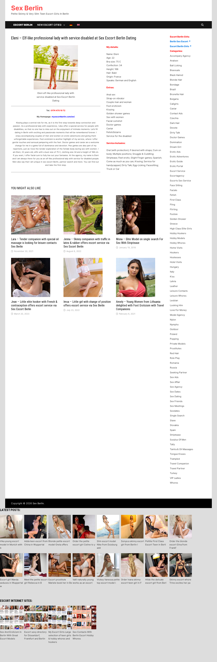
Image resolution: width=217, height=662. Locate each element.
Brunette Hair (177, 94)
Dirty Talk (175, 132)
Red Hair (174, 353)
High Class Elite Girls (181, 228)
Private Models (178, 343)
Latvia (173, 281)
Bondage (174, 84)
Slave (173, 420)
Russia (173, 367)
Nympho (174, 324)
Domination (176, 142)
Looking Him (176, 305)
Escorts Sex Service (180, 180)
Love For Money (178, 310)
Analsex (174, 60)
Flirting (173, 209)
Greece (174, 223)
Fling (172, 204)
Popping (174, 338)
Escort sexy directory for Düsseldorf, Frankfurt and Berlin (35, 635)
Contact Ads (176, 113)
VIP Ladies (175, 478)
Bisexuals (175, 70)
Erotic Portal (176, 166)
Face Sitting (176, 185)
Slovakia (174, 425)
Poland (173, 334)
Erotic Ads (175, 151)
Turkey (173, 473)
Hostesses (175, 257)
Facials (173, 190)
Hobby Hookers (178, 233)
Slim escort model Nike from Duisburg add (107, 544)
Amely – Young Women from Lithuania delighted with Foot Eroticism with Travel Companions (140, 305)
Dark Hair (175, 123)
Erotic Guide (176, 161)
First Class (175, 199)
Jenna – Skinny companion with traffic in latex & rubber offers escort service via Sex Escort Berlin (86, 242)
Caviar (173, 108)
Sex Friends (176, 401)
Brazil (173, 89)
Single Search (177, 415)
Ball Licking (176, 65)
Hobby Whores (177, 242)
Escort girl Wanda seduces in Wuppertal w (11, 583)
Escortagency (177, 175)
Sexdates (175, 410)
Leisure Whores (178, 295)
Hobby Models (177, 238)
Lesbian (174, 300)
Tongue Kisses (178, 454)
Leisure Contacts (179, 290)
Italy (172, 271)
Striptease (175, 434)
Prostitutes (175, 348)
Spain (173, 430)
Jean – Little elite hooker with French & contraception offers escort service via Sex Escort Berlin (34, 305)
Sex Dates (175, 391)
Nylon (173, 319)
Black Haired (176, 75)
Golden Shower (178, 219)
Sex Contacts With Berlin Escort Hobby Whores (83, 635)
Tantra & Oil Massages (181, 449)
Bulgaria (174, 99)
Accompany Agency (180, 55)
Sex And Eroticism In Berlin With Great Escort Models (11, 635)
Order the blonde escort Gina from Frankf (178, 544)
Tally (172, 444)
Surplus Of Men (178, 439)
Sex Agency (176, 386)
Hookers (174, 252)
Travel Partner (177, 468)
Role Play (175, 358)
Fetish (173, 195)
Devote (173, 127)
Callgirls (174, 103)
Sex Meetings (177, 406)
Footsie (174, 214)
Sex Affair (175, 382)
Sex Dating (175, 396)
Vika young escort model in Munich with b (11, 544)
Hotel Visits (176, 262)
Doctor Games (177, 137)
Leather (174, 286)
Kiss (172, 276)
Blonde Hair (176, 79)
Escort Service (177, 171)
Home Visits (176, 247)
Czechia (174, 118)
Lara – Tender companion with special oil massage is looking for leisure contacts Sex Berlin (35, 242)
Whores (174, 482)
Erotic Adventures (179, 156)
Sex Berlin (27, 8)
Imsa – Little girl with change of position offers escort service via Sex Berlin (87, 303)
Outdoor (174, 329)
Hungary (174, 267)
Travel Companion (179, 463)
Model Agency (177, 315)
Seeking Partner (178, 372)
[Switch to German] (71, 24)
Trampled (175, 458)
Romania (174, 362)
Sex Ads (174, 377)
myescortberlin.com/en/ (63, 116)
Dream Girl (175, 147)
